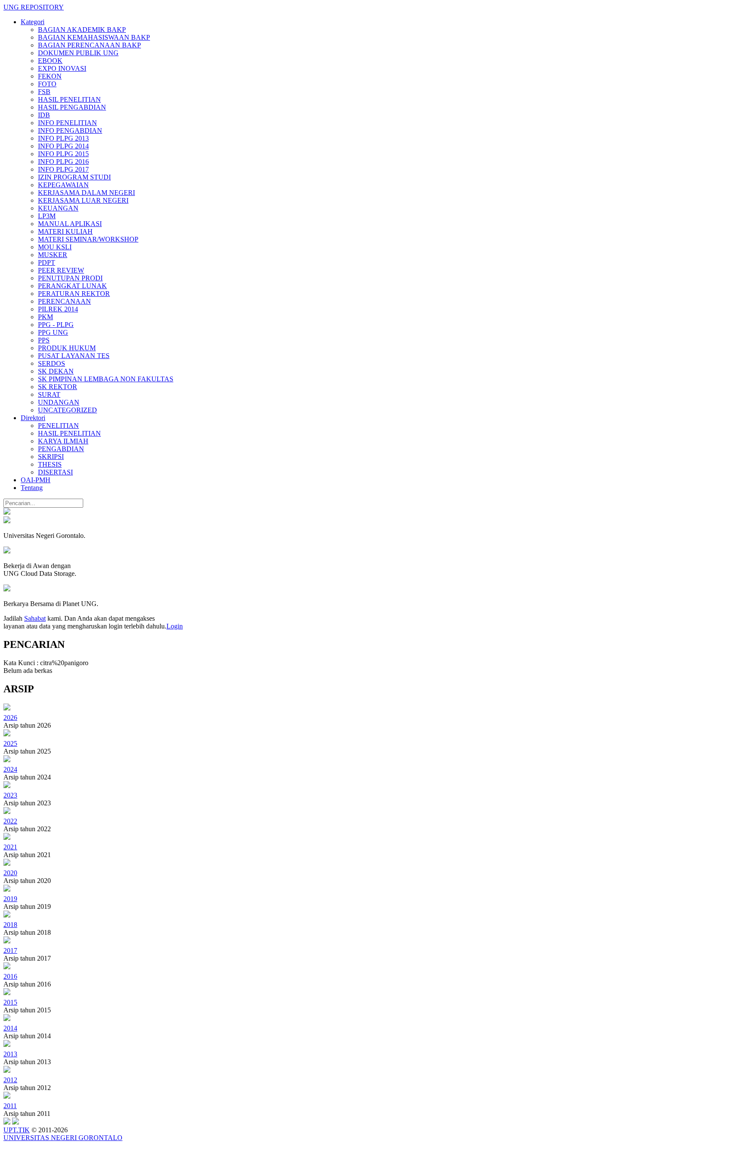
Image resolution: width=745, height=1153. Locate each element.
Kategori (32, 21)
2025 (10, 743)
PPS (44, 340)
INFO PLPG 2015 (63, 153)
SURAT (49, 394)
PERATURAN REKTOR (74, 293)
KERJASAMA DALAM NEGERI (86, 192)
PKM (45, 316)
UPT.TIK (16, 1130)
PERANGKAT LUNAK (72, 285)
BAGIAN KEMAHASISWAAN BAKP (94, 37)
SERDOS (51, 363)
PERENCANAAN (64, 301)
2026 (10, 717)
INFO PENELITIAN (67, 122)
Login (174, 626)
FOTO (47, 84)
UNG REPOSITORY (33, 7)
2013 (10, 1054)
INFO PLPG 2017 (63, 169)
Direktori (33, 417)
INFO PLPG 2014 (63, 146)
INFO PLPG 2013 (63, 138)
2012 (10, 1080)
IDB (44, 115)
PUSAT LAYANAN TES (74, 355)
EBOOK (50, 60)
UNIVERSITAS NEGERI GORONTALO (62, 1137)
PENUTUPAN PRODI (70, 278)
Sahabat (35, 618)
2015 (10, 1002)
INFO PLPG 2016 (63, 161)
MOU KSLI (55, 247)
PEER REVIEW (61, 270)
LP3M (47, 216)
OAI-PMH (35, 480)
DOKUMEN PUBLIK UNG (78, 53)
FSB (44, 91)
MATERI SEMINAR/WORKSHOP (88, 239)
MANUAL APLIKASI (70, 223)
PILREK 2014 (58, 309)
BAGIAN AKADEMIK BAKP (82, 29)
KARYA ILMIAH (63, 441)
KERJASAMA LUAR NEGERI (83, 200)
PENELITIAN (58, 425)
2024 (10, 769)
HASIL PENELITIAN (69, 99)
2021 (10, 847)
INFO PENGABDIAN (70, 130)
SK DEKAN (56, 371)
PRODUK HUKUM (67, 348)
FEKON (50, 76)
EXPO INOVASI (62, 68)
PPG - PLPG (56, 324)
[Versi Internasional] (6, 512)
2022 (10, 821)
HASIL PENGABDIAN (72, 107)
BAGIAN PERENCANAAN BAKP (89, 45)
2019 (10, 898)
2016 (10, 976)
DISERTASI (55, 472)
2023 (10, 795)
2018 (10, 924)
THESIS (50, 464)
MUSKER (52, 254)
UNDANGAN (58, 402)
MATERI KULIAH (65, 231)
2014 (10, 1028)
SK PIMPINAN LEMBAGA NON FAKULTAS (105, 379)
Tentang (32, 487)
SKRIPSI (51, 456)
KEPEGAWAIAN (63, 185)
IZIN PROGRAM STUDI (74, 177)
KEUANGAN (58, 208)
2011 (10, 1105)
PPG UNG (53, 332)
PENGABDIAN (61, 448)
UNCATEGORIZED (67, 410)
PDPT (46, 262)
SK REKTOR (57, 386)
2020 (10, 873)
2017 (10, 950)
